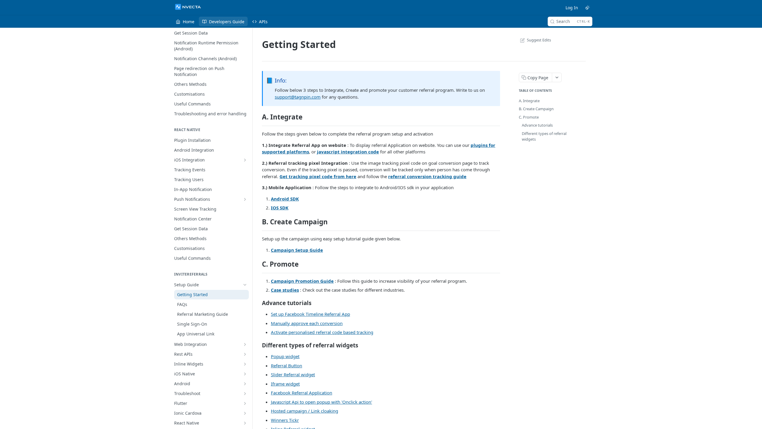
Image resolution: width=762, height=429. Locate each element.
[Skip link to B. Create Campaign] (257, 222)
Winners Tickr (285, 420)
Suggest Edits (539, 40)
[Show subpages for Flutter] (245, 403)
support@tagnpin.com (298, 97)
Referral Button (286, 366)
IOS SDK (279, 208)
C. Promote (529, 117)
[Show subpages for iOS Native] (245, 374)
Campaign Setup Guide (297, 250)
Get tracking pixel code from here (317, 176)
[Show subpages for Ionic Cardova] (245, 413)
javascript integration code (348, 152)
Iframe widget (285, 384)
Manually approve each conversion (307, 323)
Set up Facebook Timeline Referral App (310, 314)
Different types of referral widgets (544, 136)
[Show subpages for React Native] (245, 423)
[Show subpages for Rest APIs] (245, 354)
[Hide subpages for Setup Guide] (245, 284)
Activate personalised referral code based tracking (322, 332)
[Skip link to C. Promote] (257, 264)
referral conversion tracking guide (427, 176)
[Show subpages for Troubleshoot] (245, 393)
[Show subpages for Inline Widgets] (245, 364)
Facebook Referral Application (301, 393)
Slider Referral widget (293, 374)
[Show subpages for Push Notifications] (245, 199)
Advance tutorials (537, 125)
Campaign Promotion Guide (302, 281)
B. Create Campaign (536, 108)
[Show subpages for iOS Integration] (245, 160)
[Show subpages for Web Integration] (245, 344)
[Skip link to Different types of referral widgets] (257, 345)
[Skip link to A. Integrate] (257, 117)
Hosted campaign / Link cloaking (304, 411)
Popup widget (285, 356)
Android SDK (285, 199)
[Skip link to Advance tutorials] (257, 302)
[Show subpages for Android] (245, 383)
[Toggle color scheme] (587, 7)
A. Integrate (529, 100)
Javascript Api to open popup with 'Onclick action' (321, 402)
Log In (572, 7)
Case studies (285, 290)
